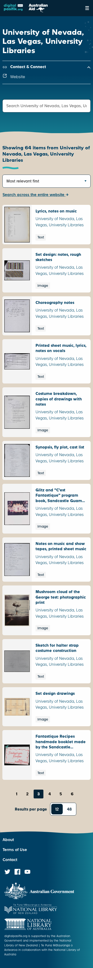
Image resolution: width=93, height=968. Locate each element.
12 (57, 809)
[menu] (87, 8)
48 (69, 809)
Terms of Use (15, 849)
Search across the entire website (34, 195)
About (8, 839)
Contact (10, 859)
